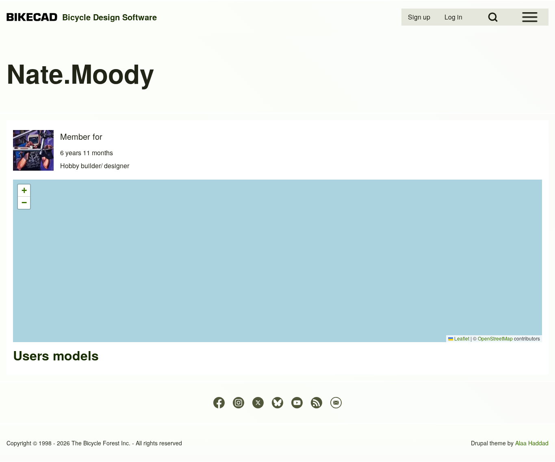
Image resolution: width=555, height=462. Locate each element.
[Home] (32, 17)
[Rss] (316, 403)
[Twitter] (258, 403)
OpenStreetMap (495, 338)
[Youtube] (297, 403)
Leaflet (461, 338)
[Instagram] (238, 403)
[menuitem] (419, 17)
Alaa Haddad (531, 443)
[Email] (336, 403)
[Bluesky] (277, 403)
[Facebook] (219, 403)
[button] (24, 190)
